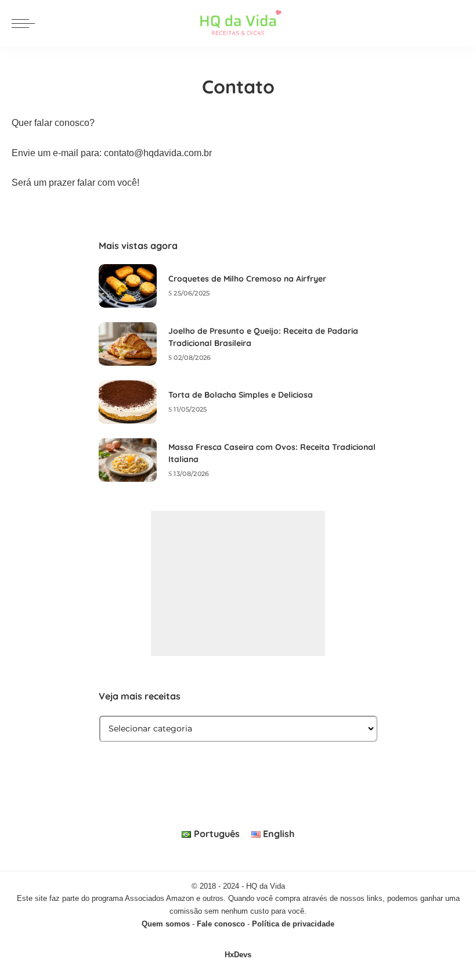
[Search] (457, 23)
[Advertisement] (238, 583)
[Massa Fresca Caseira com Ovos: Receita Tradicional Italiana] (128, 460)
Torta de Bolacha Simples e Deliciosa (240, 395)
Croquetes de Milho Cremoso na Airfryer (247, 278)
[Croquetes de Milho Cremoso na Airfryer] (128, 286)
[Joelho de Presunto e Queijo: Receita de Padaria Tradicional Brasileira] (128, 344)
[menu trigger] (26, 23)
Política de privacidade (293, 923)
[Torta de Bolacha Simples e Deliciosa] (128, 402)
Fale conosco (221, 923)
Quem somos (166, 923)
